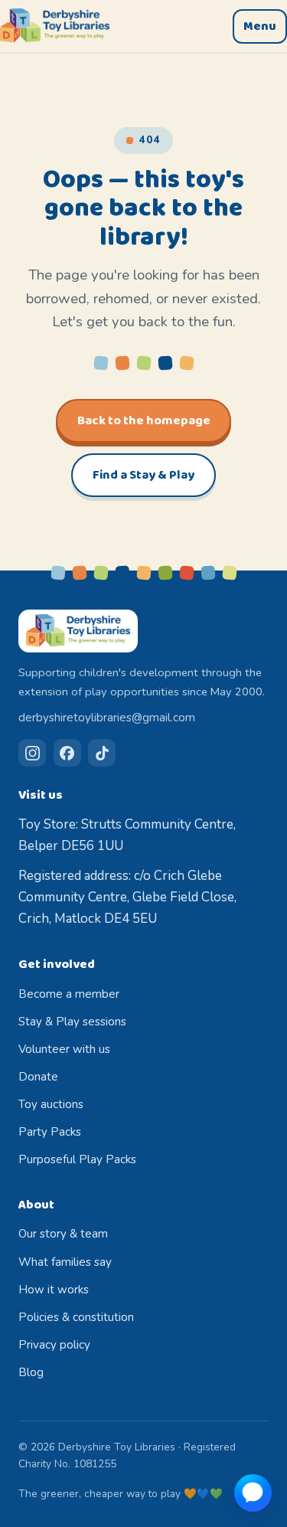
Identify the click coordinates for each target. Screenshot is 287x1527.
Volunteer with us (64, 1049)
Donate (38, 1076)
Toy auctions (50, 1104)
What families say (65, 1262)
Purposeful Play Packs (77, 1159)
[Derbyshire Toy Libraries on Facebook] (67, 753)
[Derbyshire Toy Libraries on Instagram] (32, 753)
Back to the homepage (143, 420)
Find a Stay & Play (143, 475)
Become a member (68, 994)
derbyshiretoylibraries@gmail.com (106, 717)
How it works (53, 1289)
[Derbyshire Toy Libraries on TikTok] (102, 753)
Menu (259, 26)
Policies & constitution (76, 1317)
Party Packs (49, 1132)
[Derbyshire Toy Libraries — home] (54, 26)
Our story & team (63, 1233)
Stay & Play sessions (72, 1021)
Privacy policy (54, 1344)
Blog (31, 1372)
